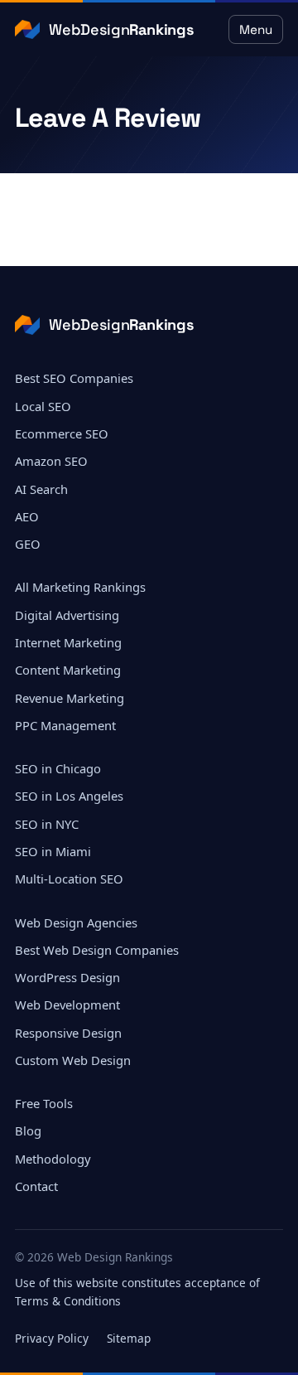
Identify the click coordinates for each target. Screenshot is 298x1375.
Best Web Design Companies (97, 950)
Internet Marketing (68, 642)
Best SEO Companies (74, 378)
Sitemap (129, 1338)
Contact (36, 1186)
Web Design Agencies (76, 922)
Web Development (67, 1004)
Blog (28, 1130)
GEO (28, 543)
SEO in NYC (47, 824)
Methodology (53, 1158)
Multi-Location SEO (69, 878)
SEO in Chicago (58, 768)
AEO (27, 516)
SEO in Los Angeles (69, 795)
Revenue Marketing (69, 698)
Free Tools (44, 1103)
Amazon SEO (51, 461)
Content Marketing (68, 669)
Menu (255, 29)
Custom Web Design (73, 1060)
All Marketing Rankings (80, 587)
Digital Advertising (67, 615)
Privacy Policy (52, 1338)
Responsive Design (68, 1032)
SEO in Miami (53, 851)
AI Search (41, 489)
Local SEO (43, 406)
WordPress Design (67, 977)
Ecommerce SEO (61, 433)
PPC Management (65, 725)
